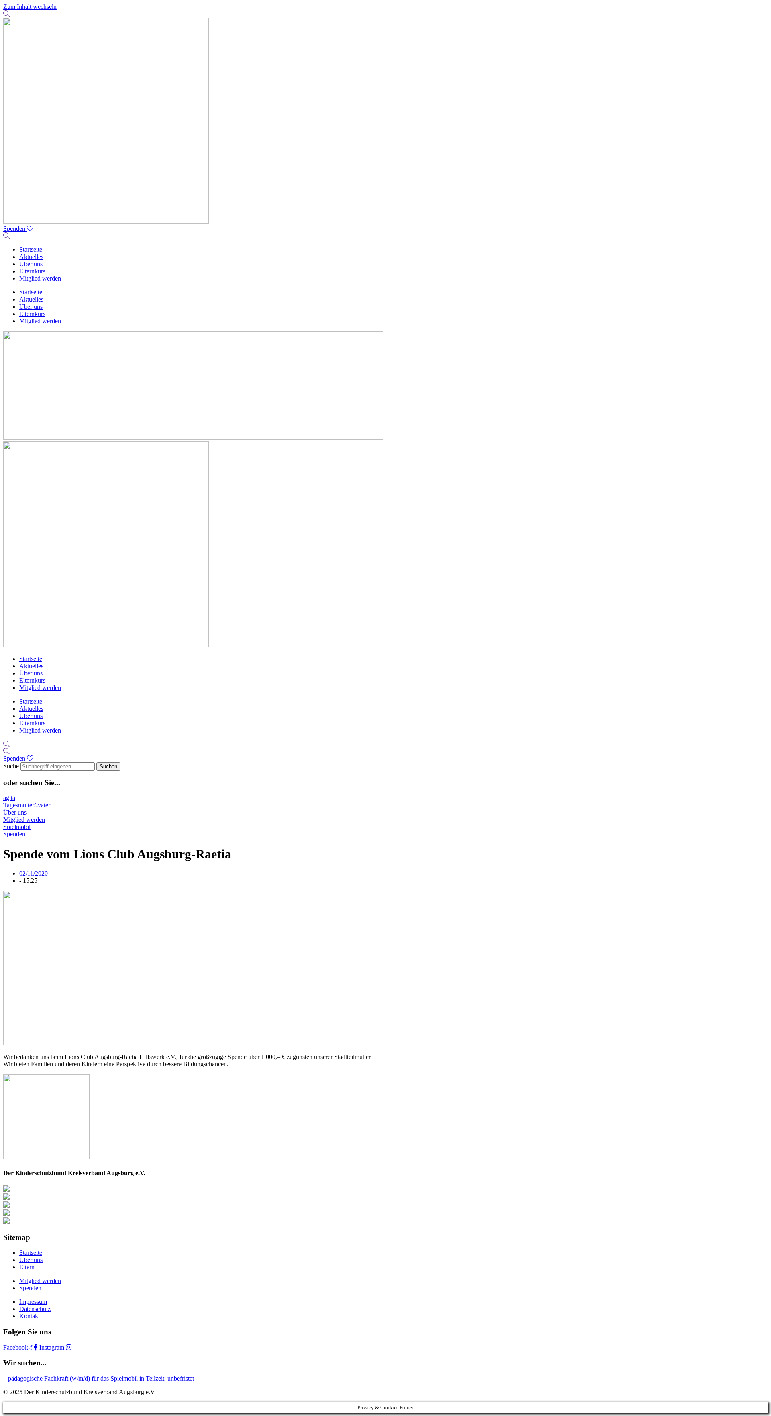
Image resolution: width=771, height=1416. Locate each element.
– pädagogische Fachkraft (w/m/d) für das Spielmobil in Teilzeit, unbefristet (98, 1378)
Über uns (31, 264)
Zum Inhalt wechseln (30, 6)
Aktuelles (31, 256)
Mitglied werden (40, 278)
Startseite (30, 249)
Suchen (108, 766)
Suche (11, 766)
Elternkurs (32, 271)
